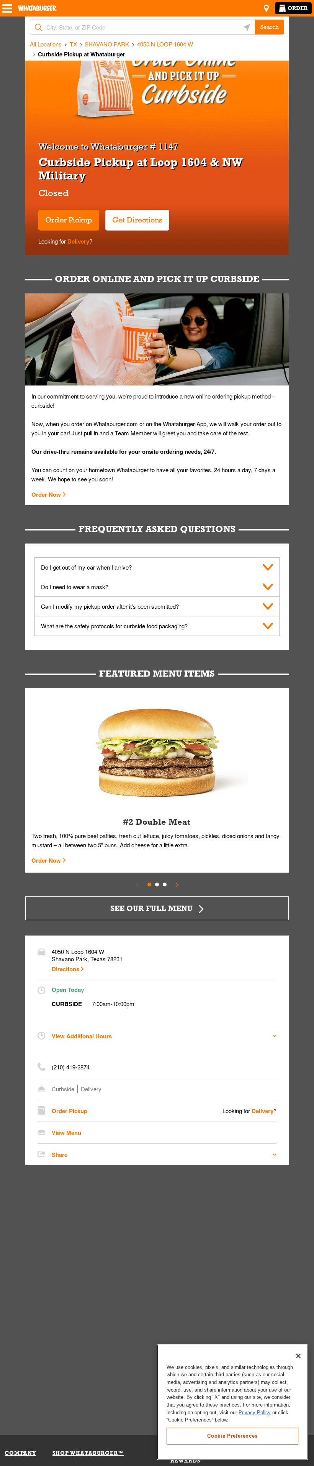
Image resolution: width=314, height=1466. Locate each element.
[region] (232, 1402)
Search (269, 27)
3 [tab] (165, 884)
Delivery (77, 241)
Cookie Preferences (232, 1436)
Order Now (46, 494)
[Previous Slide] (137, 884)
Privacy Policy (255, 1412)
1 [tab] (149, 884)
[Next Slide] (177, 884)
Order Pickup (68, 220)
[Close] (298, 1355)
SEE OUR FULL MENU (151, 908)
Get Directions (133, 217)
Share (59, 1154)
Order (297, 8)
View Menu (66, 1132)
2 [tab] (157, 884)
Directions (65, 969)
